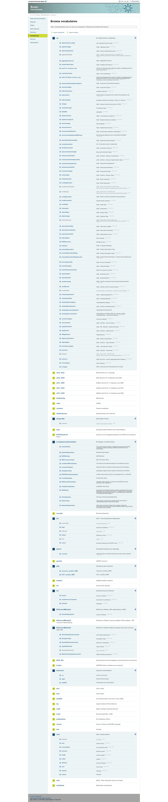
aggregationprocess (68, 60)
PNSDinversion (66, 242)
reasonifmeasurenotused (69, 270)
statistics (64, 762)
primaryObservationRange (69, 253)
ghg (57, 566)
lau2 (58, 694)
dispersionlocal (66, 115)
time (63, 766)
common (59, 408)
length (64, 755)
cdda (58, 403)
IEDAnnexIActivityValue (69, 482)
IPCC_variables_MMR (68, 574)
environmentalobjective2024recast (72, 135)
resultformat (65, 286)
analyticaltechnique (67, 64)
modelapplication (67, 183)
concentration (66, 747)
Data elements (34, 29)
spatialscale (65, 330)
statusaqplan (65, 342)
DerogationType (66, 638)
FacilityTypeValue (67, 478)
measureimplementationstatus (71, 159)
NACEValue (65, 490)
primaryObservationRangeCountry (72, 257)
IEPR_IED (60, 660)
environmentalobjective (69, 131)
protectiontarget (66, 266)
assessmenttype (66, 87)
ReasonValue (66, 500)
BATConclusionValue (68, 460)
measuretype (65, 175)
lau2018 (59, 699)
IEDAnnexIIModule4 (63, 628)
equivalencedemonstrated (69, 140)
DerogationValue (67, 471)
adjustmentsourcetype (68, 43)
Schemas (33, 32)
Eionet (38, 15)
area (63, 743)
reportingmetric (66, 277)
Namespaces (34, 42)
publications (61, 719)
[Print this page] (125, 1)
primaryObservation (68, 249)
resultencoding (66, 281)
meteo (63, 759)
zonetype (64, 367)
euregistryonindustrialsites (66, 442)
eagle (63, 679)
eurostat (59, 513)
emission (64, 751)
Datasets (33, 22)
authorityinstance (67, 91)
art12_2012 (60, 373)
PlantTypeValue (66, 497)
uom (58, 734)
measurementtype (67, 171)
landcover (60, 670)
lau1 (58, 688)
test (57, 729)
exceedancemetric (67, 144)
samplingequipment (68, 294)
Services (32, 39)
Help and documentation (37, 18)
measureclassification (68, 155)
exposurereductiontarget (69, 151)
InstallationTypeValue (68, 486)
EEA (38, 1)
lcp (57, 704)
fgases (58, 549)
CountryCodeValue (67, 467)
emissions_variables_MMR (70, 571)
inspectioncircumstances (69, 599)
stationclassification (68, 338)
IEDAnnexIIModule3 (63, 620)
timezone (64, 359)
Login (122, 1)
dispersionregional (67, 119)
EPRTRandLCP (62, 435)
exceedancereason (67, 148)
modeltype (65, 204)
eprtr (58, 429)
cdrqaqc (64, 104)
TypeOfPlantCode (67, 646)
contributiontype (67, 108)
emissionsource (66, 127)
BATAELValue (66, 456)
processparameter (67, 262)
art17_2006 (60, 383)
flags (63, 527)
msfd (58, 709)
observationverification (69, 230)
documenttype (66, 123)
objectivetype (66, 216)
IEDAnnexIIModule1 (63, 609)
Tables (32, 25)
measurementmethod (68, 167)
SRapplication (66, 334)
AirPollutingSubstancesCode (70, 634)
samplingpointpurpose (68, 306)
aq (57, 38)
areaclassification (67, 73)
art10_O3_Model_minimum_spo (71, 77)
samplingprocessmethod (69, 313)
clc (62, 675)
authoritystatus (66, 100)
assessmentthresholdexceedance (72, 83)
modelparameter (67, 196)
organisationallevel (67, 234)
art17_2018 (60, 393)
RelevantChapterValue (68, 505)
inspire (58, 665)
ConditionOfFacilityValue (69, 463)
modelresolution (67, 200)
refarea (64, 535)
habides (59, 580)
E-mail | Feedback (35, 796)
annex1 (64, 595)
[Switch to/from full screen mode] (128, 1)
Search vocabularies (58, 32)
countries (64, 554)
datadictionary (61, 413)
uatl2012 (64, 682)
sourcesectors (66, 322)
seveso (59, 724)
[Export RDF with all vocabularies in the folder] (135, 38)
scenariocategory (67, 319)
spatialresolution (67, 326)
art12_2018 (60, 378)
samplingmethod (67, 298)
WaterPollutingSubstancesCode (71, 654)
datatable (64, 111)
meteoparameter (66, 179)
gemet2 (59, 561)
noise (58, 714)
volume (64, 774)
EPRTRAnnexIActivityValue (70, 474)
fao (57, 518)
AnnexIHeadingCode (68, 614)
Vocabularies (34, 35)
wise (58, 780)
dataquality (60, 419)
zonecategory (66, 363)
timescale (64, 350)
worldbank (60, 785)
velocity (64, 770)
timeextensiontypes (67, 346)
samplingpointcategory (69, 302)
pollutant (64, 245)
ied (57, 591)
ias (57, 585)
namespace (65, 208)
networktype (65, 212)
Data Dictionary (45, 15)
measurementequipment (69, 163)
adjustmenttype (66, 47)
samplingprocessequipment (70, 310)
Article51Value (66, 446)
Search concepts (73, 32)
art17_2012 (60, 388)
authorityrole (65, 95)
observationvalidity (67, 226)
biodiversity (60, 398)
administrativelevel (67, 51)
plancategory (66, 238)
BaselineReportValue (68, 452)
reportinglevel (66, 274)
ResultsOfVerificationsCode (70, 642)
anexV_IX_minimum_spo (69, 68)
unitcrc (64, 543)
